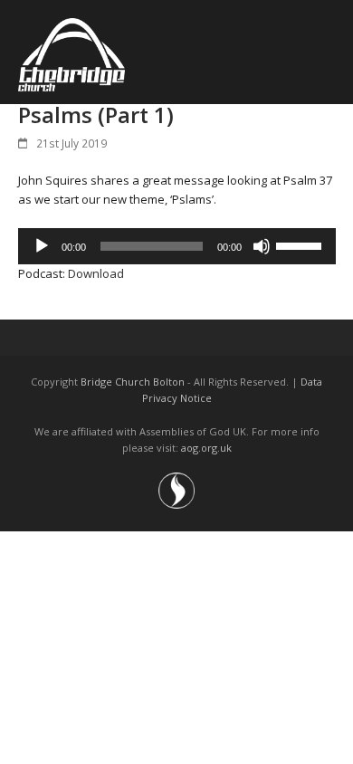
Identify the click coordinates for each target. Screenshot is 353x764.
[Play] (42, 246)
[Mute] (262, 246)
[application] (177, 246)
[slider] (301, 244)
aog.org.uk (206, 447)
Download (96, 273)
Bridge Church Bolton (133, 381)
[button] (326, 52)
